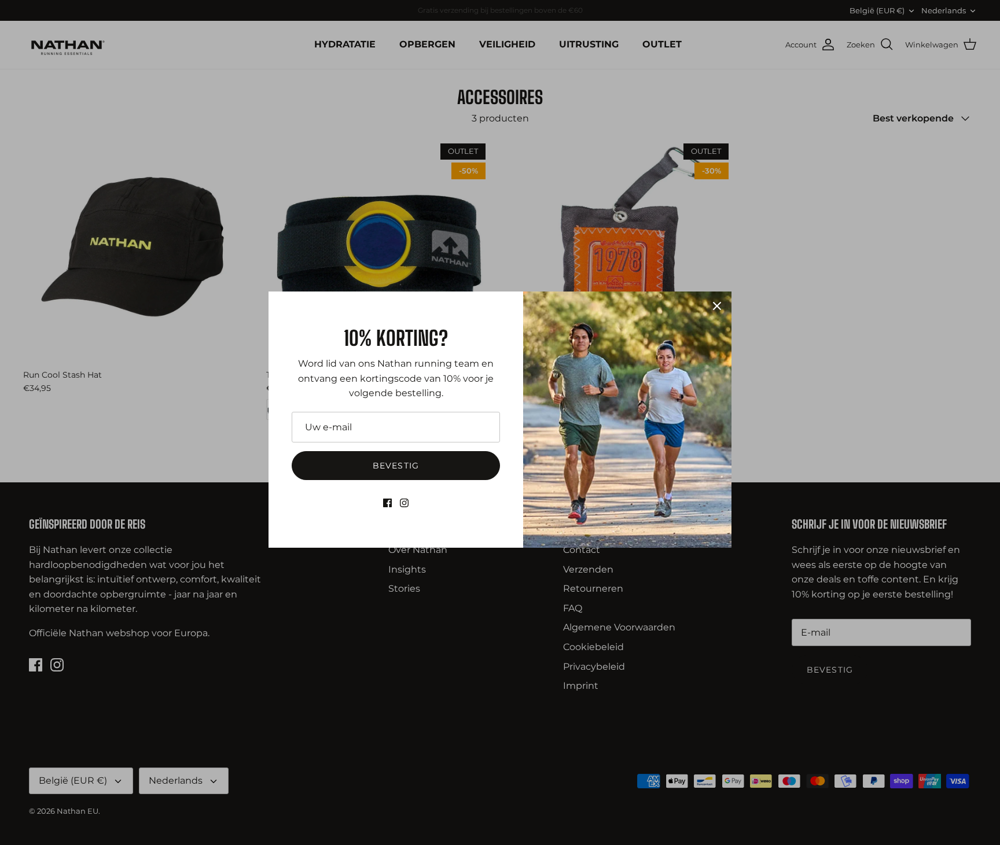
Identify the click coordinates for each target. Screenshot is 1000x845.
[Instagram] (404, 503)
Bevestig (396, 465)
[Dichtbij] (717, 306)
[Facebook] (387, 503)
